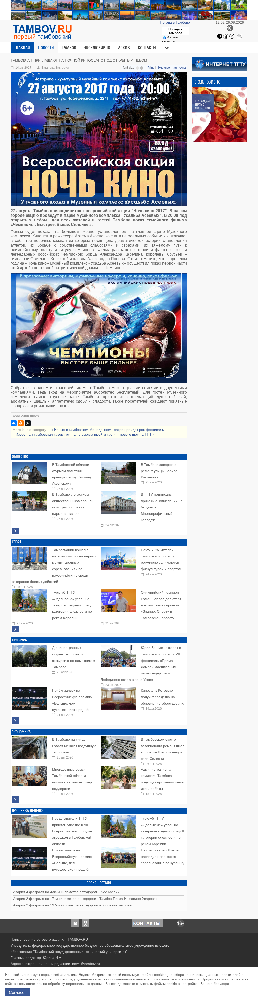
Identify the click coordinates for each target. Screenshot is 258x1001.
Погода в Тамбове (175, 22)
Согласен (18, 992)
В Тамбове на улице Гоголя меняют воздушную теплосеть (74, 745)
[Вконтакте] (219, 36)
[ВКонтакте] (14, 423)
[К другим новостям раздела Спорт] (15, 629)
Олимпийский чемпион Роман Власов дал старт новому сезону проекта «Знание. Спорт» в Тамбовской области (161, 605)
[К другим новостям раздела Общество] (15, 531)
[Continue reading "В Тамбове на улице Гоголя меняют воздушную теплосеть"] (29, 746)
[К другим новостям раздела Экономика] (15, 799)
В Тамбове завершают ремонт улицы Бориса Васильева (159, 471)
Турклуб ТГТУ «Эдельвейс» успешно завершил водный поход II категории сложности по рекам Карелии (73, 605)
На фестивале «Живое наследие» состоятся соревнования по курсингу (162, 856)
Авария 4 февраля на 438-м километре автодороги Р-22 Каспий (66, 892)
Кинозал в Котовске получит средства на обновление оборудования (163, 696)
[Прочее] (167, 47)
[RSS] (231, 36)
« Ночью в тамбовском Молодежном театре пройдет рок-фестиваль (107, 430)
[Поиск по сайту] (239, 36)
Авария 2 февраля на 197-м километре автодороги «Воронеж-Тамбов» (72, 905)
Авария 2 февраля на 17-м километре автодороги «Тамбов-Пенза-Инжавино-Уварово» (85, 899)
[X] (28, 423)
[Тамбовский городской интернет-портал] (42, 32)
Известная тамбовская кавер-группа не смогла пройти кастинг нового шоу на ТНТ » (85, 434)
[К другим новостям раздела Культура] (15, 720)
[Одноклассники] (225, 36)
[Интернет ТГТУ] (219, 64)
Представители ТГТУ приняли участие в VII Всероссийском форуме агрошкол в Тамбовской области (72, 831)
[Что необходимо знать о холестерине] (219, 114)
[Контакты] (147, 923)
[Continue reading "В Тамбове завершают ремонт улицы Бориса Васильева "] (118, 472)
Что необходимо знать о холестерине (203, 103)
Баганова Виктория (55, 67)
